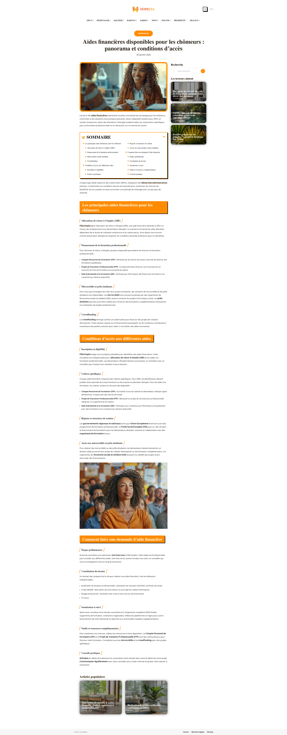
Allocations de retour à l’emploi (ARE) (101, 148)
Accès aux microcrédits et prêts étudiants (144, 148)
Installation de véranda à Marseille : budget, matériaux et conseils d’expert (98, 705)
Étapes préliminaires (137, 156)
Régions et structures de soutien (141, 143)
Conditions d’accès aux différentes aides (99, 165)
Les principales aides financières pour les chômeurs (103, 143)
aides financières (99, 115)
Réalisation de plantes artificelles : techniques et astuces (144, 706)
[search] (205, 9)
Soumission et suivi (136, 165)
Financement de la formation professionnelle (102, 152)
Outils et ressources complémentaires (143, 170)
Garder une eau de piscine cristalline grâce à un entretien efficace (187, 115)
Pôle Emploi (85, 225)
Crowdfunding (92, 161)
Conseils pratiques (136, 174)
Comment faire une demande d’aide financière (143, 152)
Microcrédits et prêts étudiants (97, 156)
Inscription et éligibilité (95, 170)
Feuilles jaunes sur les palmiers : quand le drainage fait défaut (188, 136)
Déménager (143, 33)
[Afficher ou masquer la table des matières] (138, 137)
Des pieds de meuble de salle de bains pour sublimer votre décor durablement (188, 93)
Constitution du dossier (138, 161)
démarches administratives (154, 182)
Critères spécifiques (94, 174)
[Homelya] (143, 9)
